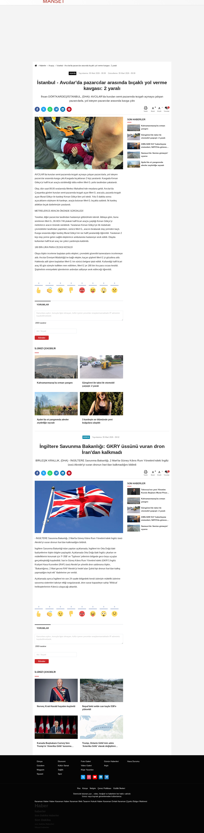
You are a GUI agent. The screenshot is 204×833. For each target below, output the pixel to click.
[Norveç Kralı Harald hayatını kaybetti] (56, 690)
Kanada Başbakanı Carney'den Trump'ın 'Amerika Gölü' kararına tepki (54, 745)
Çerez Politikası (104, 788)
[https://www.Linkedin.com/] (101, 777)
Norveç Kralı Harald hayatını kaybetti (56, 706)
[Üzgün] (114, 285)
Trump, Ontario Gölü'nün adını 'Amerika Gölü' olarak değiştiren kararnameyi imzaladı (99, 745)
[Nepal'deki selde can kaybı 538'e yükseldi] (101, 690)
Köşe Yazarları (87, 770)
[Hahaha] (93, 285)
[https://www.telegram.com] (106, 777)
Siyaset (40, 774)
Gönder (41, 338)
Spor (60, 774)
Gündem (40, 766)
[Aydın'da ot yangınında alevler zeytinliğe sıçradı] (56, 403)
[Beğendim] (39, 285)
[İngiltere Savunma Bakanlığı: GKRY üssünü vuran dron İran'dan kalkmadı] (79, 507)
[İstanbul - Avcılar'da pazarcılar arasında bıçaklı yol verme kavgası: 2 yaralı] (79, 143)
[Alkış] (50, 285)
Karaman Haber (42, 801)
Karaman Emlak (110, 801)
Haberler (42, 66)
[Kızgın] (82, 285)
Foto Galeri (86, 761)
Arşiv (106, 766)
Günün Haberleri (111, 761)
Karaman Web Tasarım (80, 801)
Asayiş (51, 66)
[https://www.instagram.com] (89, 777)
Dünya (39, 761)
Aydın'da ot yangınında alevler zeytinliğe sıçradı (53, 421)
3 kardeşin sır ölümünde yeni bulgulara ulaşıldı (97, 421)
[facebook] (37, 109)
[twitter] (43, 109)
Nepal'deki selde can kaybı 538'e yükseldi (99, 708)
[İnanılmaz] (104, 285)
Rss (78, 788)
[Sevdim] (60, 285)
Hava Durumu (133, 761)
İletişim (93, 788)
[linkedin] (62, 109)
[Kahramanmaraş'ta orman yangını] (56, 367)
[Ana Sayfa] (36, 66)
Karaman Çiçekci (125, 801)
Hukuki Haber (97, 801)
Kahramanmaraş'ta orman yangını (55, 383)
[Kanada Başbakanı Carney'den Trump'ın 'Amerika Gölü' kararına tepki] (56, 727)
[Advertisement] (102, 40)
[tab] (43, 304)
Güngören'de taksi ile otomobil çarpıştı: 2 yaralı (98, 384)
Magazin (40, 770)
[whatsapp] (49, 109)
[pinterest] (69, 109)
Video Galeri (86, 766)
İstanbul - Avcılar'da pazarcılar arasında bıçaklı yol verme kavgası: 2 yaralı (87, 66)
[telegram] (56, 109)
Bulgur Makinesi (140, 801)
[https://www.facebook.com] (95, 777)
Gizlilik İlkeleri (119, 788)
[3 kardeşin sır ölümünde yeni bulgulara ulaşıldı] (101, 403)
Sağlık (60, 770)
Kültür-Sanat (63, 766)
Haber (52, 801)
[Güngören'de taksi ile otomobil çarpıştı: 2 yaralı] (101, 367)
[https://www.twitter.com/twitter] (83, 777)
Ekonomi (62, 761)
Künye (85, 788)
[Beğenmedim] (71, 285)
